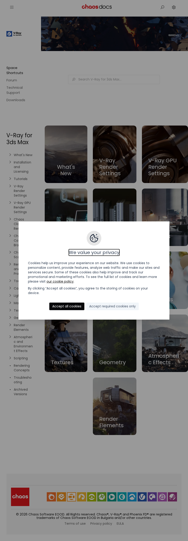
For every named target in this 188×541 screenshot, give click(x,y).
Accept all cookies (66, 306)
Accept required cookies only (112, 306)
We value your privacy (94, 252)
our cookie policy (60, 281)
